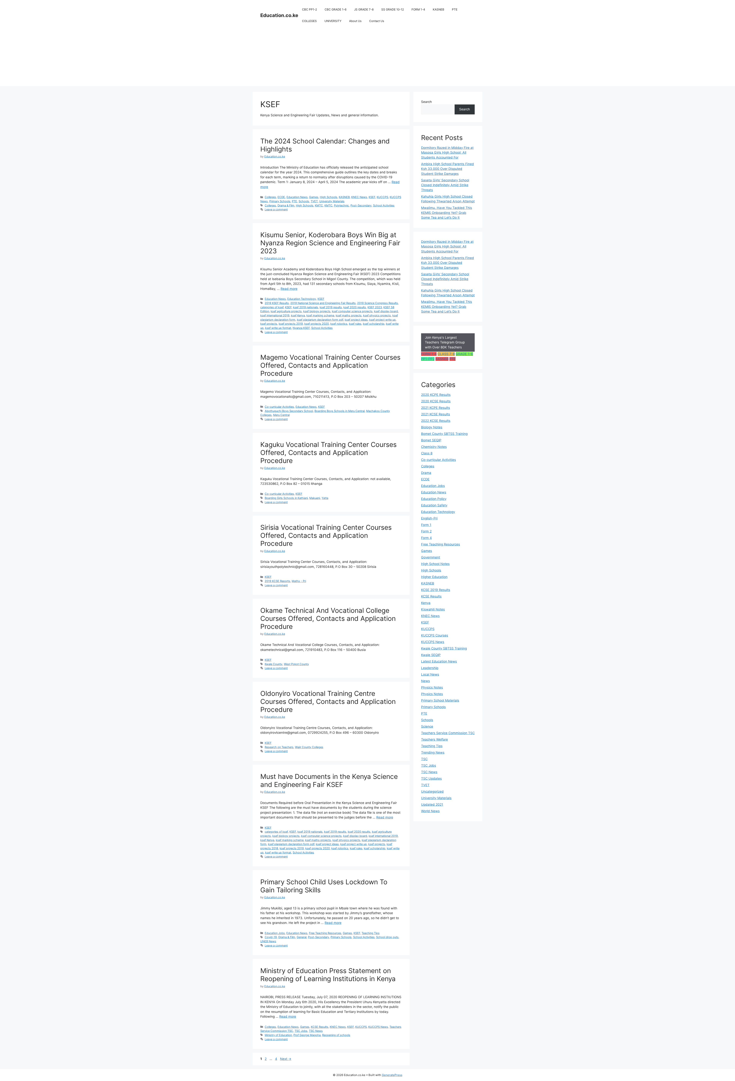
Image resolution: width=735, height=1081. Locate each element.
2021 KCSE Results (435, 414)
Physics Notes (432, 687)
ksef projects (268, 323)
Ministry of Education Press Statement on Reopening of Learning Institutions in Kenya (328, 975)
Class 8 (426, 453)
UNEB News (268, 941)
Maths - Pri (299, 581)
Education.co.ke (279, 15)
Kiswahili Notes (433, 609)
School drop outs (387, 937)
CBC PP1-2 (309, 9)
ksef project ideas (356, 319)
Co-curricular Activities (279, 406)
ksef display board (386, 311)
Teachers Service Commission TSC (448, 733)
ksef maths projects (349, 315)
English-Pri (429, 518)
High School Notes (435, 564)
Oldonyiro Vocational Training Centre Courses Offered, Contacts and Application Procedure (328, 701)
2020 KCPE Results (436, 395)
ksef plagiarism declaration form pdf (320, 319)
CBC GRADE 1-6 (335, 9)
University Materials (332, 201)
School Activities (383, 205)
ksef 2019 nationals (305, 307)
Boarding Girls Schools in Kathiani (286, 498)
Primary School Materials (440, 700)
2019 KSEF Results (277, 303)
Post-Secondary (361, 205)
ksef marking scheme (320, 315)
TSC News (316, 1030)
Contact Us (376, 21)
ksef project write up (382, 319)
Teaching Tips (371, 933)
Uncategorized (432, 791)
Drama (426, 473)
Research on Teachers (279, 747)
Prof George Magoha (307, 1035)
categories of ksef (271, 307)
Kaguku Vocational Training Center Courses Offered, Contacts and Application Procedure (328, 452)
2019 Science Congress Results (377, 303)
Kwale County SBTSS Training (444, 648)
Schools (304, 201)
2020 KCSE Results (436, 401)
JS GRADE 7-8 (364, 9)
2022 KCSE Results (435, 421)
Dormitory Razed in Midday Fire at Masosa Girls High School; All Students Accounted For (447, 152)
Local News (430, 674)
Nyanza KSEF (301, 327)
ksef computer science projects (352, 311)
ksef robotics (338, 323)
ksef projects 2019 (291, 323)
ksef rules (355, 323)
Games (313, 197)
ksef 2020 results (354, 307)
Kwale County (273, 664)
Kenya (425, 603)
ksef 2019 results (331, 307)
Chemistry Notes (434, 447)
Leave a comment (276, 209)
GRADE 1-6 (464, 354)
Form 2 (426, 531)
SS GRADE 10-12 (392, 9)
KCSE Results (319, 1026)
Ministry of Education (278, 1035)
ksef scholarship (373, 323)
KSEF (372, 197)
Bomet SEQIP (431, 440)
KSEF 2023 (375, 307)
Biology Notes (431, 427)
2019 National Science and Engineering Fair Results (323, 303)
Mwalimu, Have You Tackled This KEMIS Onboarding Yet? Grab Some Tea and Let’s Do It (446, 212)
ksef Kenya (298, 315)
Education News (297, 197)
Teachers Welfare (434, 739)
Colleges (270, 197)
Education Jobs (275, 933)
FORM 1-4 (418, 9)
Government (430, 557)
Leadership (429, 668)
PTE (454, 9)
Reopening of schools (336, 1035)
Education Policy (433, 499)
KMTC (319, 205)
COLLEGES (309, 21)
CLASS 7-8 (446, 354)
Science (427, 726)
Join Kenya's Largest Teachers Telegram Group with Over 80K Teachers (445, 342)
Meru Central (281, 415)
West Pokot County (296, 664)
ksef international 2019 (274, 315)
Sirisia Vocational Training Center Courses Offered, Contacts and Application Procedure (326, 535)
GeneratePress (392, 1075)
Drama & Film (286, 205)
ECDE (281, 197)
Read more (289, 289)
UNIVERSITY (332, 21)
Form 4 (426, 538)
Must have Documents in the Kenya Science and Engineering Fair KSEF (329, 780)
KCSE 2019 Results (435, 590)
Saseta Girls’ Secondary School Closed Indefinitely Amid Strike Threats (445, 185)
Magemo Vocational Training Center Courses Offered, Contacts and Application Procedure (330, 365)
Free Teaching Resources (325, 933)
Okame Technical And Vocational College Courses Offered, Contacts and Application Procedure (328, 618)
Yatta (325, 498)
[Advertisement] (367, 59)
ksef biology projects (316, 311)
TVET (314, 201)
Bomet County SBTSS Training (444, 434)
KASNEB (438, 9)
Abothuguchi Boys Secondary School (289, 411)
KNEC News (359, 197)
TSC (424, 759)
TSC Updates (431, 778)
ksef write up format (278, 327)
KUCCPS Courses (434, 635)
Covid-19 (271, 937)
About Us (355, 21)
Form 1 (426, 525)
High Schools (328, 197)
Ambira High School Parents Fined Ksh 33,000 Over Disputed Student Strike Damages (447, 169)
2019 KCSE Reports (277, 581)
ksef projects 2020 (316, 323)
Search (426, 102)
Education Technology (301, 298)
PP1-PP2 (427, 359)
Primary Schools (279, 201)
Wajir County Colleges (309, 747)
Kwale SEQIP (431, 655)
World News (430, 811)
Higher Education (434, 577)
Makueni (314, 498)
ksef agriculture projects (286, 311)
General (301, 937)
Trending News (432, 752)
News (425, 681)
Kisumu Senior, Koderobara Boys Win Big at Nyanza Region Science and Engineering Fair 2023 (330, 243)
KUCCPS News (378, 1026)
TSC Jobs (301, 1030)
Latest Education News (439, 661)
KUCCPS (382, 197)
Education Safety (434, 505)
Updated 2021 (432, 804)
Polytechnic (341, 205)
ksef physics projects (377, 315)
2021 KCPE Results (435, 408)
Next (285, 1059)
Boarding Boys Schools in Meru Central (339, 411)
